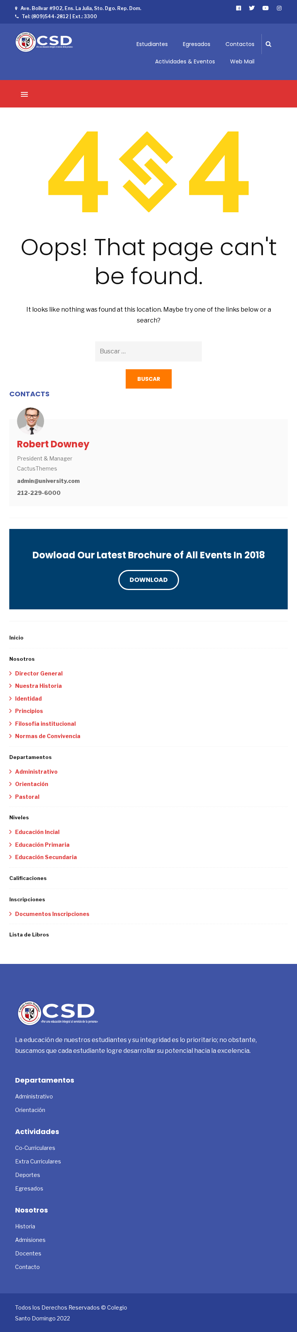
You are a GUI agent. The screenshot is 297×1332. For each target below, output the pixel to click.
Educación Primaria (42, 844)
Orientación (31, 784)
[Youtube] (266, 8)
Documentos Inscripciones (52, 914)
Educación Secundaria (46, 857)
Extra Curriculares (38, 1161)
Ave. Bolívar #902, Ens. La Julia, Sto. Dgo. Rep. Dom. (80, 8)
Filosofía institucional (45, 723)
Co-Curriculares (35, 1147)
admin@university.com (48, 481)
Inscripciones (27, 899)
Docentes (28, 1253)
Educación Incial (37, 832)
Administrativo (36, 771)
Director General (39, 673)
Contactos (239, 44)
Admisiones (30, 1239)
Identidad (28, 698)
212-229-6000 (39, 492)
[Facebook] (238, 8)
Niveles (19, 817)
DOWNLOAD (149, 579)
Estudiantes (152, 44)
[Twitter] (252, 8)
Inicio (16, 637)
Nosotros (22, 659)
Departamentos (30, 757)
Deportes (27, 1175)
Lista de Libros (29, 934)
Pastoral (27, 796)
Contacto (27, 1267)
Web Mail (242, 61)
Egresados (196, 44)
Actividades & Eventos (185, 61)
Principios (29, 711)
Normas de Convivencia (47, 736)
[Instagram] (279, 8)
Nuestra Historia (38, 685)
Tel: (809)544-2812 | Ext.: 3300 (59, 16)
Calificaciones (28, 878)
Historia (25, 1226)
